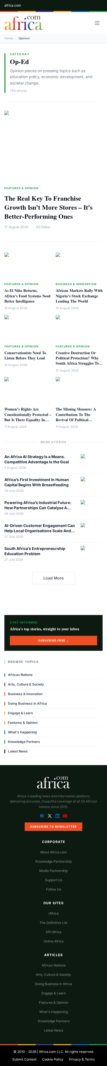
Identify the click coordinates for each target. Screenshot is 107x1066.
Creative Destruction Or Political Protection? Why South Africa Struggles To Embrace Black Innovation (78, 360)
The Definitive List (53, 923)
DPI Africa (53, 932)
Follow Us (53, 889)
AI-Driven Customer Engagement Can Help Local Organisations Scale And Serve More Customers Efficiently (39, 530)
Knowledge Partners (24, 742)
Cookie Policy (52, 1059)
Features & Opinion (21, 188)
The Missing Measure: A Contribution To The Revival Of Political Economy (76, 417)
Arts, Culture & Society (26, 684)
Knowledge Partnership (53, 861)
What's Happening (22, 732)
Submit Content (24, 1059)
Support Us (53, 880)
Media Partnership (53, 871)
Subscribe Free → (53, 640)
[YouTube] (65, 816)
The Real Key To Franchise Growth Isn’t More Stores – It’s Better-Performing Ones (48, 207)
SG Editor (43, 227)
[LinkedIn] (57, 816)
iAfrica (54, 913)
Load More (53, 578)
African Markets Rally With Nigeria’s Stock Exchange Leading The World (79, 296)
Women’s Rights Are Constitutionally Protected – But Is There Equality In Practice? (27, 417)
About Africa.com (53, 852)
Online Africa (54, 941)
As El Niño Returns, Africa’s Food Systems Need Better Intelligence (27, 296)
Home (8, 38)
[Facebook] (42, 816)
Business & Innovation (76, 284)
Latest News (18, 751)
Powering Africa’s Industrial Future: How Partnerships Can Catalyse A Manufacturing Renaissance (37, 508)
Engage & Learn (20, 713)
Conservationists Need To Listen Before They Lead (25, 355)
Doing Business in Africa (27, 703)
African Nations (20, 675)
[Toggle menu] (97, 22)
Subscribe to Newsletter (53, 826)
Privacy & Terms (82, 1059)
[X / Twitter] (49, 816)
